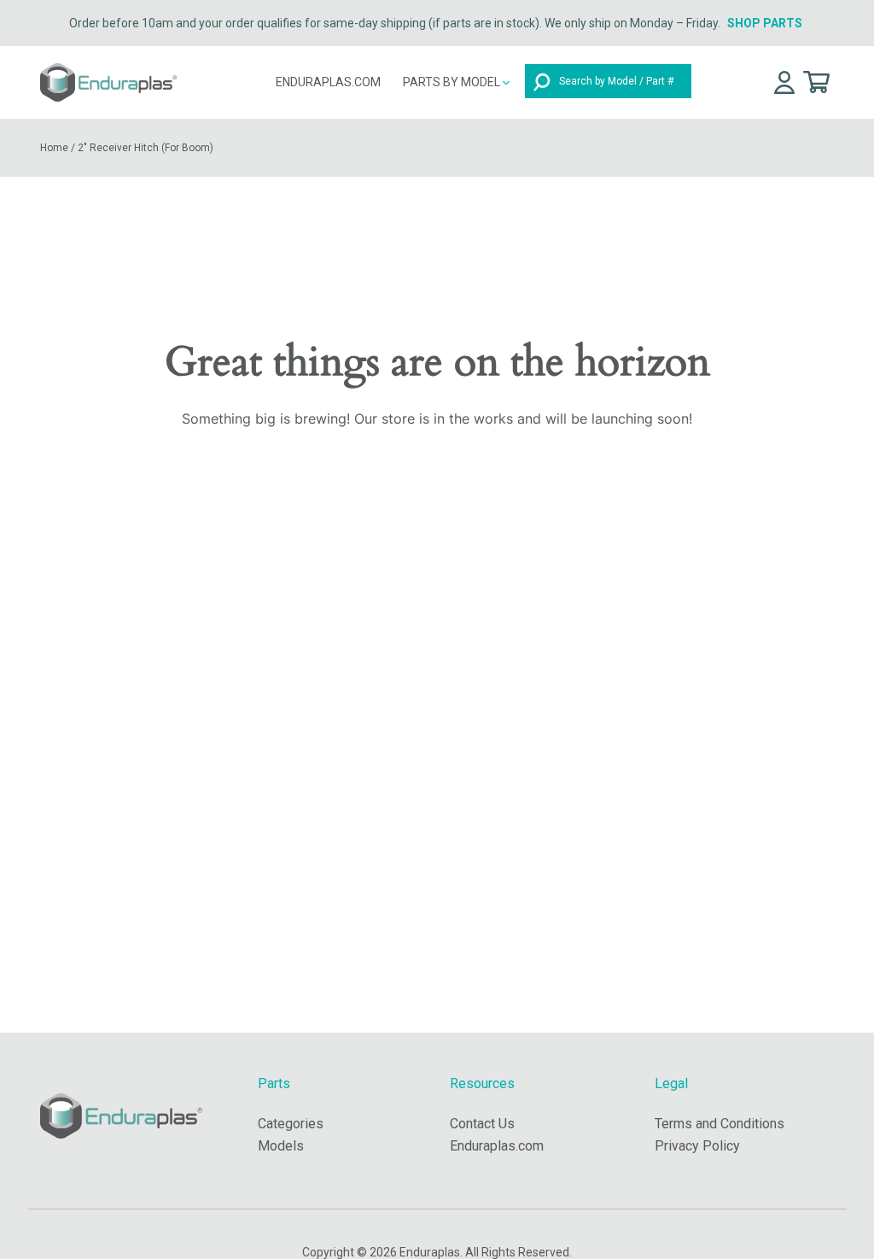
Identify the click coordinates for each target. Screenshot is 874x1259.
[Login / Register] (784, 81)
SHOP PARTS (764, 23)
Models (281, 1146)
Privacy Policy (697, 1146)
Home (54, 148)
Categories (290, 1124)
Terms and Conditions (719, 1124)
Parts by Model (453, 82)
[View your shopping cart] (816, 81)
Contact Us (482, 1124)
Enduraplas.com (328, 82)
